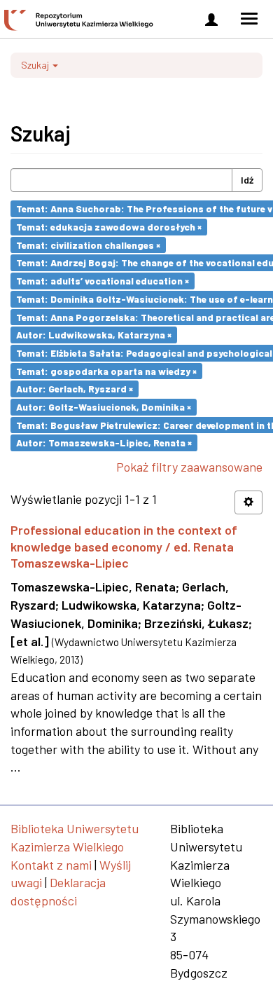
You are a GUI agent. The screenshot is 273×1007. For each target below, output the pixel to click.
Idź (247, 180)
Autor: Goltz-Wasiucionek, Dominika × (103, 407)
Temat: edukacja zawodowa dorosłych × (109, 227)
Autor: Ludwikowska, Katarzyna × (94, 335)
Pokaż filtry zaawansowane (189, 466)
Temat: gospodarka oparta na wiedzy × (106, 370)
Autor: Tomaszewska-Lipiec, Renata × (104, 442)
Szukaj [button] (36, 65)
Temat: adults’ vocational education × (102, 281)
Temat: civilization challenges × (88, 244)
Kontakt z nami (51, 864)
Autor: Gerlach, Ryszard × (74, 389)
